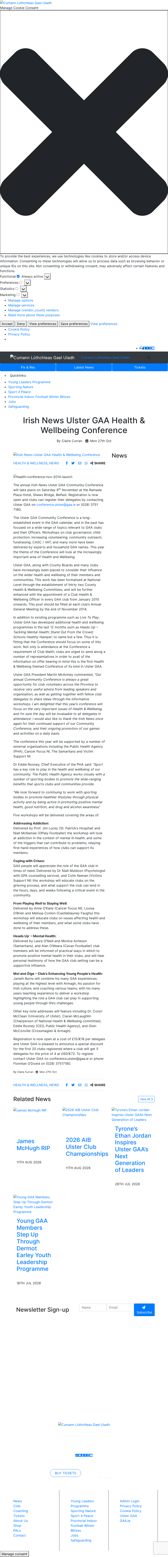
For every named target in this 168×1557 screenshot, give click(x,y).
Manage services (21, 305)
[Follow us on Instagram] (150, 348)
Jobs (12, 402)
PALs (17, 1530)
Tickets (139, 367)
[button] (84, 132)
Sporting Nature (20, 387)
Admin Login (129, 1501)
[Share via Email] (80, 463)
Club (16, 1506)
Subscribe (144, 1312)
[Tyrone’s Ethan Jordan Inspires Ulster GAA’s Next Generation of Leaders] (133, 1114)
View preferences (42, 324)
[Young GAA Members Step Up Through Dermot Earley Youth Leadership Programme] (34, 1204)
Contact (19, 1535)
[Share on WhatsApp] (87, 463)
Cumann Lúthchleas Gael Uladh (105, 357)
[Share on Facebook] (67, 463)
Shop (17, 1525)
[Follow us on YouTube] (153, 348)
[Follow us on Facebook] (144, 348)
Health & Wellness (30, 463)
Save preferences (74, 324)
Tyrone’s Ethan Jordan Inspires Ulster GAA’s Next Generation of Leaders (133, 1149)
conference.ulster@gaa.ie (56, 505)
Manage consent (14, 1554)
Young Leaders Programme (29, 382)
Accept (7, 324)
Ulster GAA (128, 1516)
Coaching (20, 1511)
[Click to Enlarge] (59, 454)
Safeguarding (18, 406)
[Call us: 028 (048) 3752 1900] (76, 1455)
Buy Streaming (102, 1475)
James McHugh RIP (33, 1145)
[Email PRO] (79, 1455)
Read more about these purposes (34, 315)
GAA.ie (125, 1521)
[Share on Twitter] (73, 463)
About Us (20, 1521)
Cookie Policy (19, 329)
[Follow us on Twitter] (147, 348)
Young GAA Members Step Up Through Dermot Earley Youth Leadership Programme (34, 1244)
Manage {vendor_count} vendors (33, 310)
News (84, 367)
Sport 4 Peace (19, 392)
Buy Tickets (65, 1473)
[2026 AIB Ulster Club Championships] (87, 1112)
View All (145, 1099)
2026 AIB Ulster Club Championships (87, 1146)
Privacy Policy (19, 334)
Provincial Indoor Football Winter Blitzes (39, 397)
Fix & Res (28, 367)
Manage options (20, 300)
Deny (21, 324)
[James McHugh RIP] (30, 1110)
